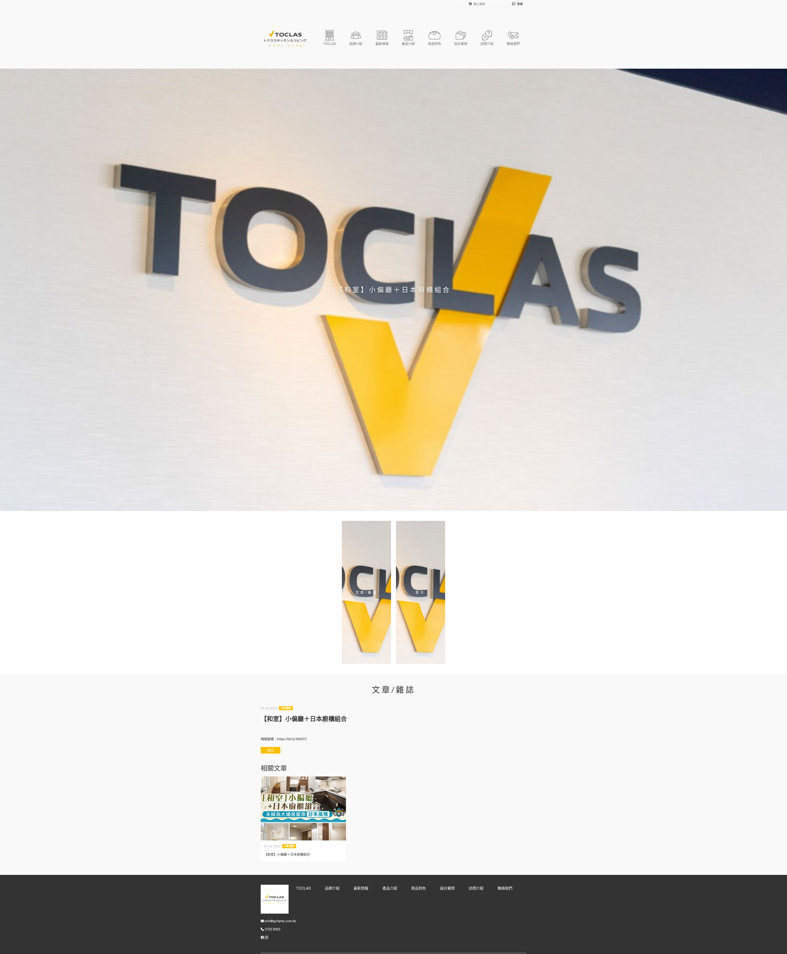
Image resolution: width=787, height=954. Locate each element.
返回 (270, 750)
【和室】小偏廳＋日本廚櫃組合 (287, 854)
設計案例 (447, 888)
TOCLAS (303, 888)
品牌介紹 (332, 888)
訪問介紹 (476, 888)
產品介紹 (389, 888)
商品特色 (418, 888)
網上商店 (479, 4)
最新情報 (361, 888)
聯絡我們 (505, 888)
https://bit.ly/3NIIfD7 (292, 739)
